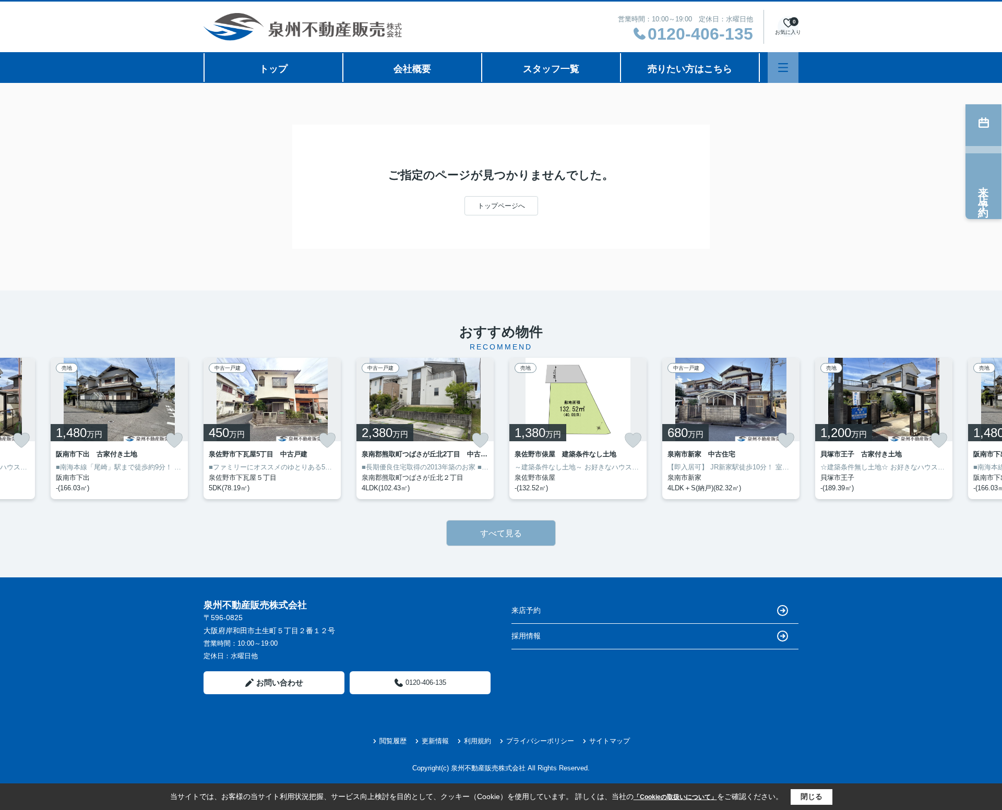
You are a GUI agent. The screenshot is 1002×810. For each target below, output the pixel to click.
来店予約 (526, 610)
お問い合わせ (279, 682)
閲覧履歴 (393, 741)
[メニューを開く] (783, 67)
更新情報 (435, 741)
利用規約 (477, 741)
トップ (273, 69)
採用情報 (526, 636)
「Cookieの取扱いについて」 (675, 797)
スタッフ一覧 (551, 69)
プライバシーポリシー (540, 741)
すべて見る (501, 533)
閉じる (811, 796)
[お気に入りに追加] (21, 440)
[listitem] (272, 428)
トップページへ (501, 206)
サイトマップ (609, 741)
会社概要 (412, 69)
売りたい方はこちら (690, 69)
